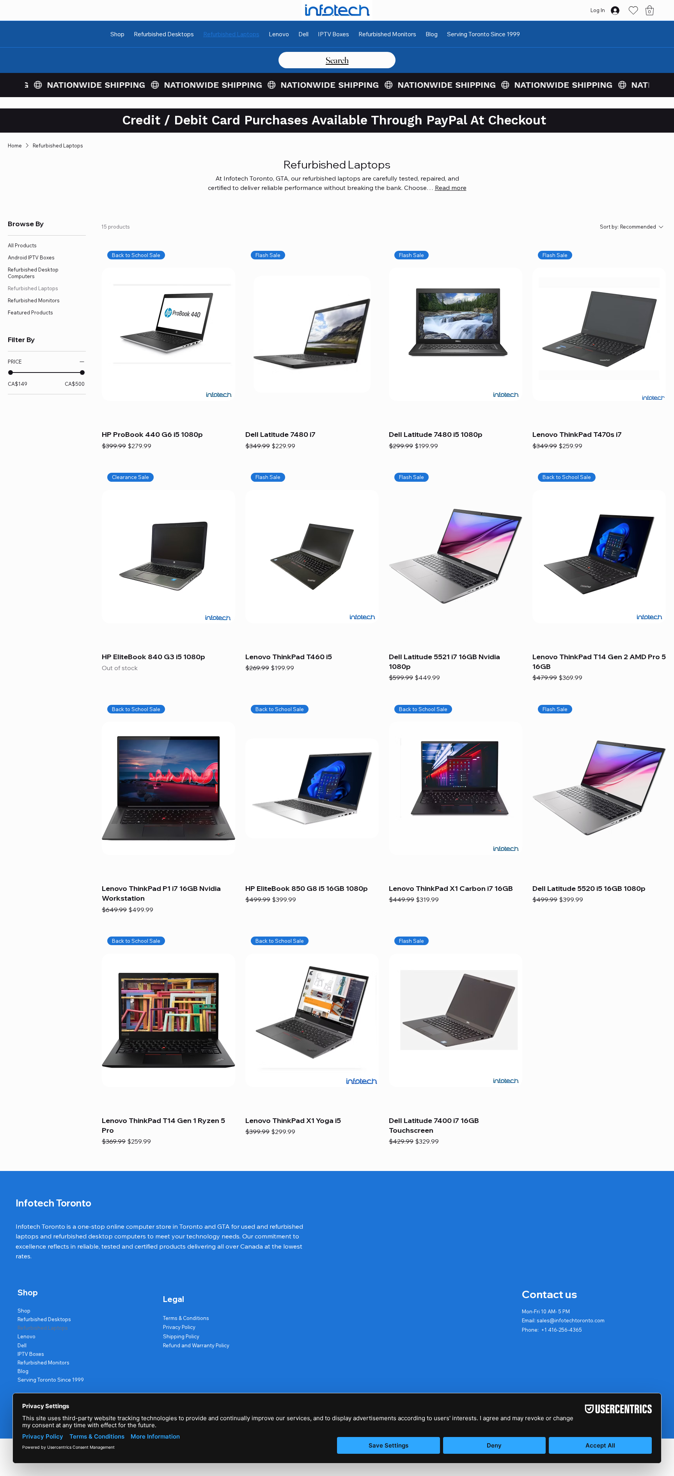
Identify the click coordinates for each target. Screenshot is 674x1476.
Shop (24, 1310)
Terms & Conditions (186, 1318)
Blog (23, 1371)
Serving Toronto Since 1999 (51, 1380)
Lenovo (26, 1336)
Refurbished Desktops (44, 1319)
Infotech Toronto (53, 1203)
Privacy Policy (179, 1327)
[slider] (10, 372)
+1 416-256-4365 (561, 1330)
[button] (650, 10)
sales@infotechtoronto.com (571, 1320)
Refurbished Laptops (43, 1328)
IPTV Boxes (31, 1354)
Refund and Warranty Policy (196, 1345)
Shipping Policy (181, 1336)
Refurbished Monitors (43, 1362)
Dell (22, 1345)
